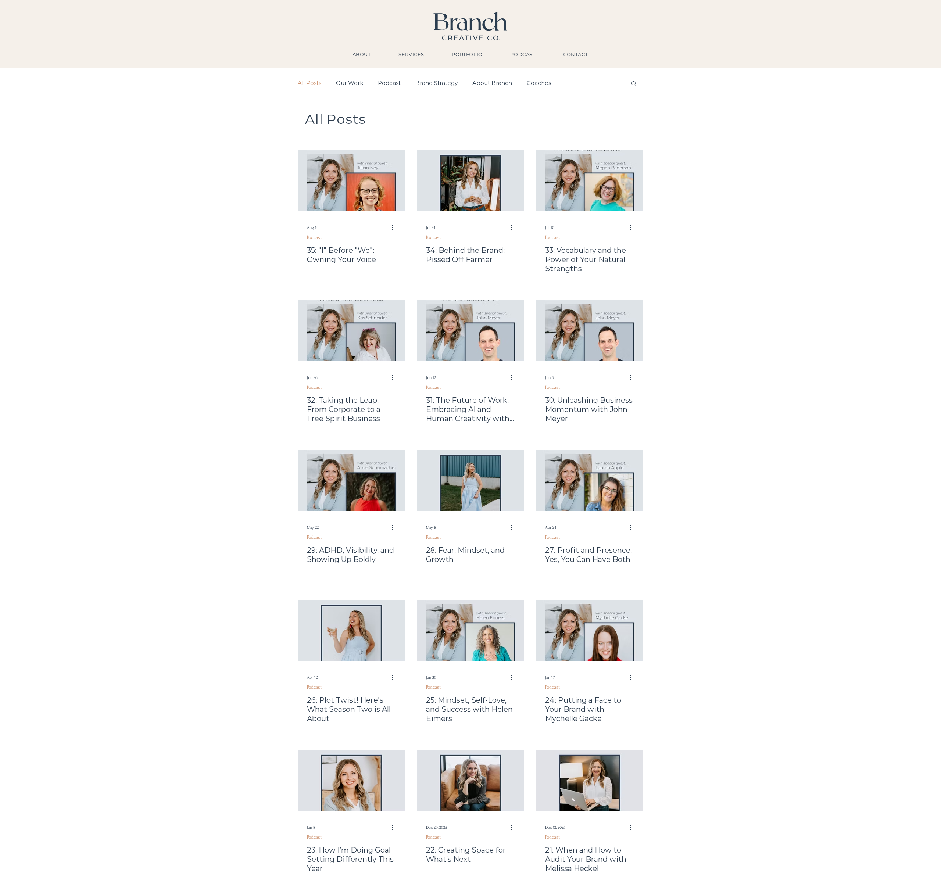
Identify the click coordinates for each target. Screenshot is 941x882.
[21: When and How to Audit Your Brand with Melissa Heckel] (589, 780)
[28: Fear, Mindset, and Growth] (470, 480)
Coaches (539, 83)
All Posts (309, 83)
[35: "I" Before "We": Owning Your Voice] (351, 180)
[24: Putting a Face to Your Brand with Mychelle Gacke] (589, 630)
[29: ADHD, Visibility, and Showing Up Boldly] (351, 480)
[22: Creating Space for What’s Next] (470, 780)
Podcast (389, 83)
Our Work (349, 83)
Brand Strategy (436, 83)
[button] (633, 84)
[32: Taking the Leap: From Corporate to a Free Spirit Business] (351, 330)
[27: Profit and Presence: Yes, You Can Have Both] (589, 480)
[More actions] (394, 227)
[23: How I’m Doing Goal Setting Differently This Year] (351, 780)
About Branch (492, 83)
